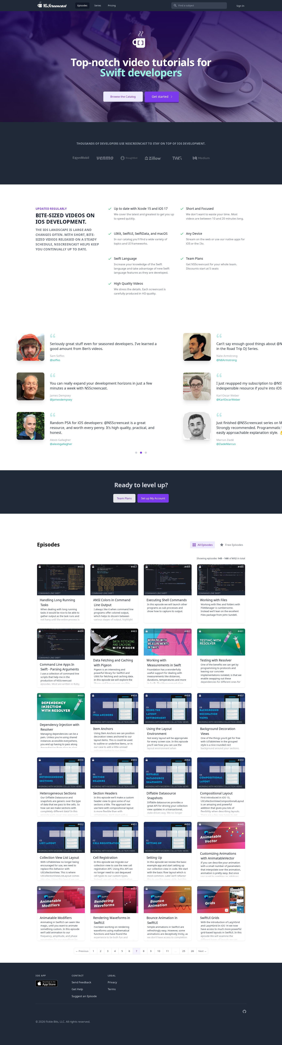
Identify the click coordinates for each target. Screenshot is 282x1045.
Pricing (112, 5)
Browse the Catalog (123, 96)
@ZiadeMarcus (59, 444)
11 (167, 951)
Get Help (77, 989)
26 (192, 951)
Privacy (112, 982)
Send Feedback (81, 982)
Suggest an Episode (84, 996)
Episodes (82, 5)
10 (158, 951)
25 (183, 951)
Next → (202, 951)
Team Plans (124, 498)
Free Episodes (234, 545)
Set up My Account (153, 498)
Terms (112, 989)
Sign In (240, 5)
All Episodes (205, 545)
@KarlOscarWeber (62, 399)
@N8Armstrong (60, 360)
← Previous (82, 951)
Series (97, 5)
